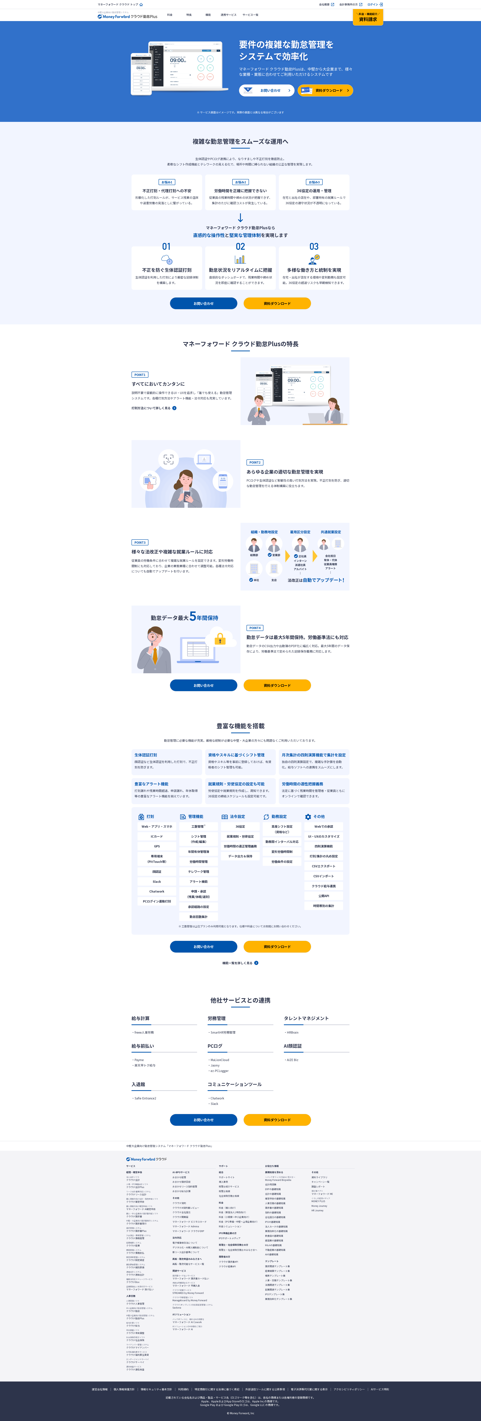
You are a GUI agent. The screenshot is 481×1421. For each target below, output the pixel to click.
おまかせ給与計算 (181, 1191)
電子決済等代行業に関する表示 (309, 1389)
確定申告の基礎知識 (275, 1198)
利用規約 (183, 1389)
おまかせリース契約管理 (184, 1186)
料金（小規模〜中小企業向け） (234, 1216)
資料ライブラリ (319, 1177)
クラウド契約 (179, 1203)
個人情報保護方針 (124, 1389)
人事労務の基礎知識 (275, 1203)
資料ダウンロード (277, 303)
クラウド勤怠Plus (140, 1317)
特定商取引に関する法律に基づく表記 (217, 1389)
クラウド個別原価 (135, 1266)
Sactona (192, 1306)
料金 (169, 15)
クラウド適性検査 (135, 1368)
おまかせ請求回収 (181, 1181)
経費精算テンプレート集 (277, 1270)
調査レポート (318, 1186)
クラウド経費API (227, 1266)
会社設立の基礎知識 (275, 1217)
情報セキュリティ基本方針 (156, 1389)
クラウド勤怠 (139, 1309)
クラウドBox (139, 1281)
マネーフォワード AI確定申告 (141, 1208)
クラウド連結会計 (135, 1273)
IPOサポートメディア (229, 1238)
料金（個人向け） (228, 1207)
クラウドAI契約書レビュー (185, 1207)
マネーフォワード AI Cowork (188, 1321)
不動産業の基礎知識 (275, 1249)
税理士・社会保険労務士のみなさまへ (238, 1249)
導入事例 (223, 1181)
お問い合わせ (204, 303)
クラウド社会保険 (135, 1339)
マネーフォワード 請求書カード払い (190, 1277)
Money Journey (319, 1205)
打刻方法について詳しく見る (151, 408)
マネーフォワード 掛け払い (140, 1288)
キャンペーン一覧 (320, 1181)
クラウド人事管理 (135, 1302)
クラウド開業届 (180, 1216)
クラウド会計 (133, 1178)
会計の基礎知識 (273, 1193)
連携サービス (229, 15)
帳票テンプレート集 (275, 1275)
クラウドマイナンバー (137, 1346)
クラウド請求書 (142, 1215)
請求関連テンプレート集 (277, 1266)
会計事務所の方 (348, 4)
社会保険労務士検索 (229, 1195)
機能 (208, 15)
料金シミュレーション (230, 1226)
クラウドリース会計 (138, 1193)
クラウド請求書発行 (142, 1222)
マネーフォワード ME (322, 1192)
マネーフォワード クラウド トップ (118, 4)
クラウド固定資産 (135, 1259)
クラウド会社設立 (181, 1212)
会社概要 (324, 4)
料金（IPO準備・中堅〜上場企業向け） (239, 1221)
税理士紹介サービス (229, 1186)
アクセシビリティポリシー (349, 1389)
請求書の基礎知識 (274, 1207)
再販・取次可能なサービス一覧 (188, 1263)
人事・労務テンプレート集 (278, 1280)
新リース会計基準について (185, 1252)
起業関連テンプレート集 (277, 1289)
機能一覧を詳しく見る (237, 963)
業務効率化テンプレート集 (278, 1298)
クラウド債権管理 (138, 1237)
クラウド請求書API (228, 1261)
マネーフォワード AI (187, 1328)
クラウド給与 (133, 1324)
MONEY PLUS (321, 1200)
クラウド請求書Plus (136, 1229)
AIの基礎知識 (271, 1254)
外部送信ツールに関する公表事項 (265, 1389)
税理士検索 (224, 1191)
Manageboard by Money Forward (189, 1299)
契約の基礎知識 (273, 1212)
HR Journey (317, 1210)
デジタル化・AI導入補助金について (190, 1247)
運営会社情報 (100, 1389)
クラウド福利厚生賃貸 (137, 1353)
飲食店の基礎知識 (274, 1235)
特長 (189, 15)
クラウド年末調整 (135, 1331)
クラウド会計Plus (137, 1186)
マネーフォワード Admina (185, 1226)
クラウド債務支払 (135, 1251)
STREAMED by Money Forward (188, 1291)
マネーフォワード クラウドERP (188, 1231)
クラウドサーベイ (137, 1361)
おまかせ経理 (179, 1177)
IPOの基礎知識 (272, 1221)
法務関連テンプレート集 (277, 1284)
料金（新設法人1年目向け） (233, 1212)
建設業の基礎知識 (274, 1240)
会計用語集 (270, 1184)
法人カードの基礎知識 (276, 1226)
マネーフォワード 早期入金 (186, 1284)
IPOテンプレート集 (275, 1294)
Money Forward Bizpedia (280, 1178)
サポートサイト (227, 1177)
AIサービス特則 (380, 1389)
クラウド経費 (133, 1244)
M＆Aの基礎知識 (273, 1245)
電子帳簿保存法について (184, 1242)
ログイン (373, 4)
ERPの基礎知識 (273, 1189)
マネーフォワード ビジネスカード (189, 1221)
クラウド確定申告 (142, 1200)
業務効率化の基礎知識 (276, 1231)
